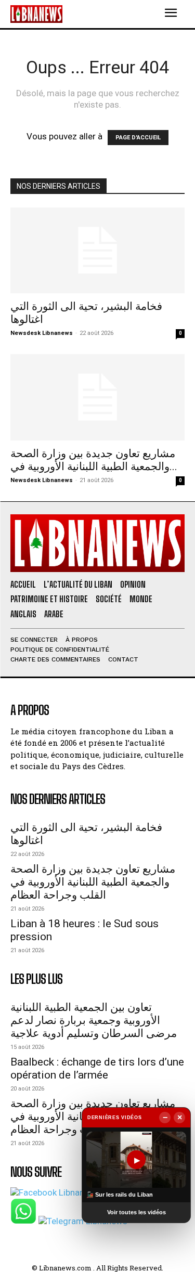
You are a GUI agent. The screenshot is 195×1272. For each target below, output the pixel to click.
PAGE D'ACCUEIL (138, 137)
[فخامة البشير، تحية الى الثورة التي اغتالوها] (97, 250)
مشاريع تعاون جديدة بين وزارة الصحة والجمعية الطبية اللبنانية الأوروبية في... (93, 460)
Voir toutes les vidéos (136, 1212)
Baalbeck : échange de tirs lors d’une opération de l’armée (97, 1068)
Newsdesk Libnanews (41, 333)
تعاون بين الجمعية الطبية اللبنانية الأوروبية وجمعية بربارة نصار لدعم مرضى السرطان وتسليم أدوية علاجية (93, 1020)
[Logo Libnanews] (36, 13)
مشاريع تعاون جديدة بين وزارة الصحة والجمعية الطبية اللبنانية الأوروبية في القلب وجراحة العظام (92, 882)
